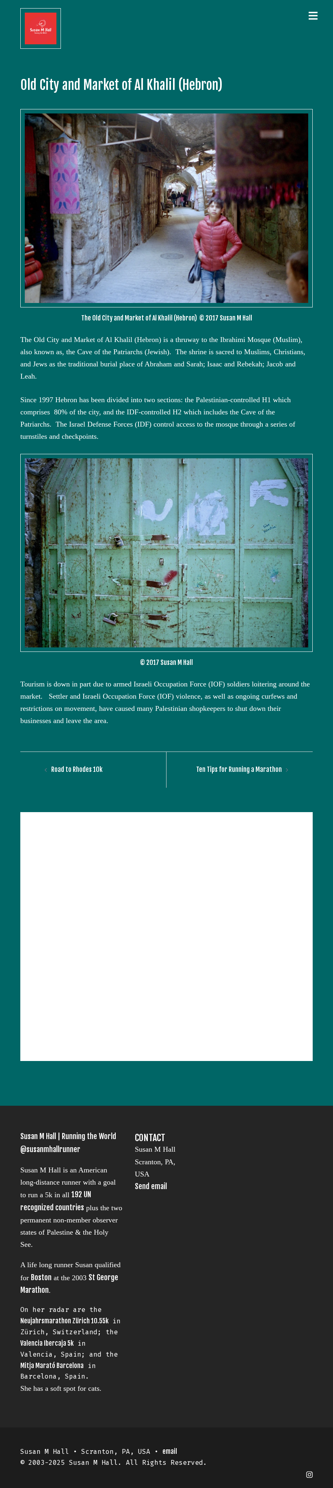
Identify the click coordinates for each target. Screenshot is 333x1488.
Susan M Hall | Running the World (68, 1136)
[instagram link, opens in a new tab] (309, 1474)
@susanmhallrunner (50, 1149)
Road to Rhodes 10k (76, 769)
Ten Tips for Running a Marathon (239, 769)
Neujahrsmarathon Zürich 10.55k (64, 1321)
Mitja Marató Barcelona (52, 1366)
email (169, 1451)
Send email (151, 1186)
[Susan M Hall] (40, 28)
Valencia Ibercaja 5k (47, 1343)
